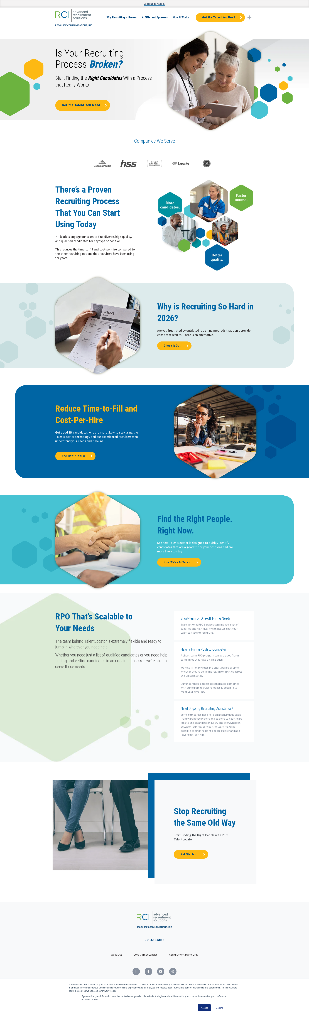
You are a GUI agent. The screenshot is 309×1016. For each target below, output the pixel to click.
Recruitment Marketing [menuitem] (183, 954)
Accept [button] (204, 1007)
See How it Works (74, 456)
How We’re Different (177, 562)
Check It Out (172, 345)
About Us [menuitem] (116, 954)
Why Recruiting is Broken (122, 17)
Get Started (188, 854)
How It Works (181, 17)
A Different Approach (155, 17)
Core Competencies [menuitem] (146, 954)
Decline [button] (219, 1007)
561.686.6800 (154, 940)
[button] (249, 17)
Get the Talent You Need (218, 17)
